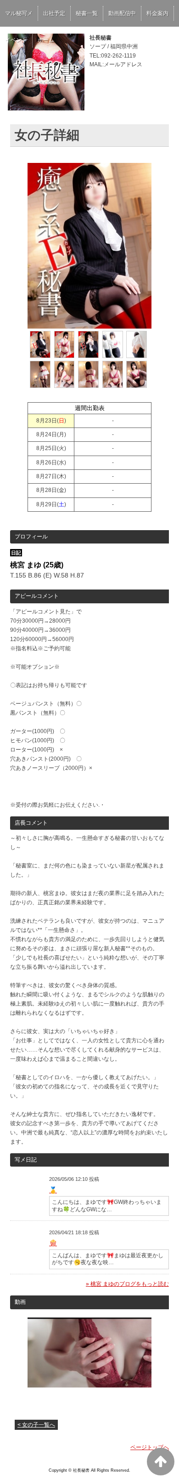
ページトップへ (149, 1447)
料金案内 (157, 13)
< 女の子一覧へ (36, 1425)
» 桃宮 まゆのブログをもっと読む (127, 1284)
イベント (16, 40)
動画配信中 (122, 13)
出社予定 (54, 13)
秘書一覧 (87, 13)
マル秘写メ (19, 13)
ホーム (46, 40)
